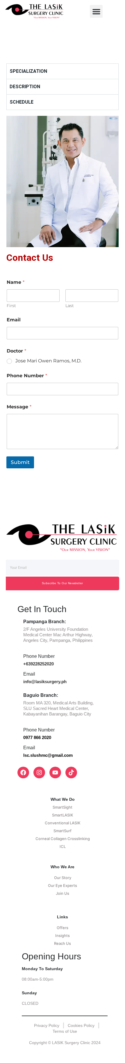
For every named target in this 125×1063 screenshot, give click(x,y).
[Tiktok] (71, 772)
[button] (96, 11)
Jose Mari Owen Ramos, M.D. (48, 361)
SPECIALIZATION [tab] (28, 71)
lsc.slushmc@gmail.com (48, 755)
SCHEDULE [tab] (21, 102)
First (11, 305)
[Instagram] (39, 772)
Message (19, 407)
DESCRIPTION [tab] (25, 86)
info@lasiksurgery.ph (45, 681)
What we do (63, 799)
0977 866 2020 (37, 737)
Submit (20, 462)
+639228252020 (38, 663)
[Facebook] (23, 772)
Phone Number (27, 375)
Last (69, 305)
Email (14, 320)
